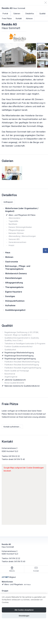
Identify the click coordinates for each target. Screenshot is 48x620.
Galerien (16, 13)
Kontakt (19, 18)
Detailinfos (29, 13)
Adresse (29, 18)
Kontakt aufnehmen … (12, 427)
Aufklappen (8, 202)
